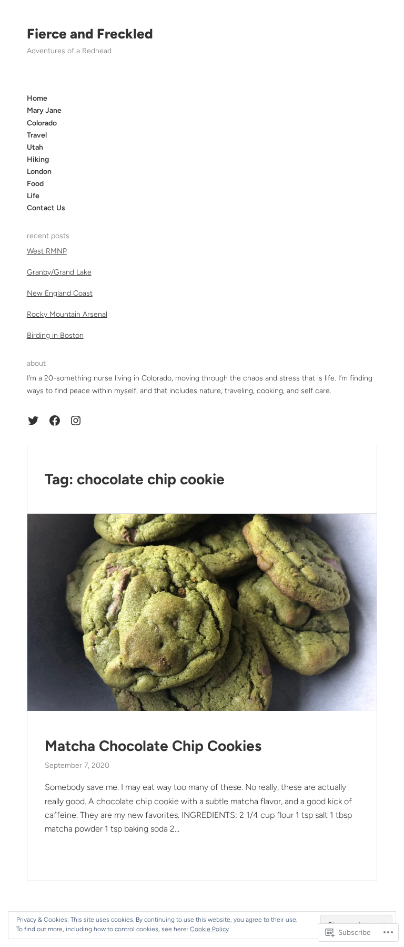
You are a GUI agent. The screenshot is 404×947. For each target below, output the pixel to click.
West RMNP (47, 251)
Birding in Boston (55, 335)
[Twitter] (33, 420)
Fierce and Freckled (90, 33)
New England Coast (60, 293)
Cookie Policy (209, 929)
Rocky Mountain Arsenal (67, 314)
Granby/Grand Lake (59, 272)
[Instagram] (75, 420)
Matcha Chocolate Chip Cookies (153, 746)
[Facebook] (54, 420)
